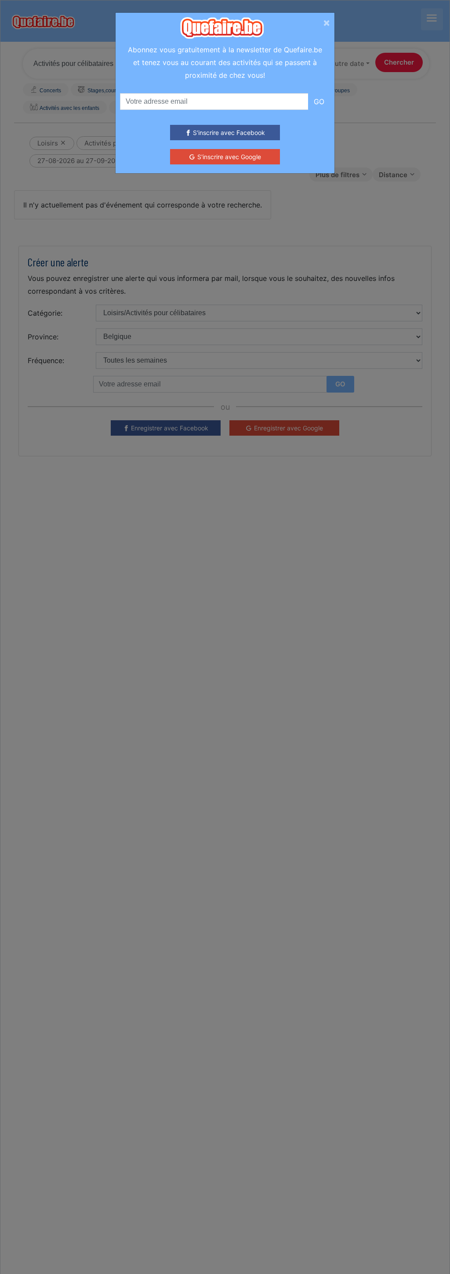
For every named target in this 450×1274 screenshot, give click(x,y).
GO (319, 101)
